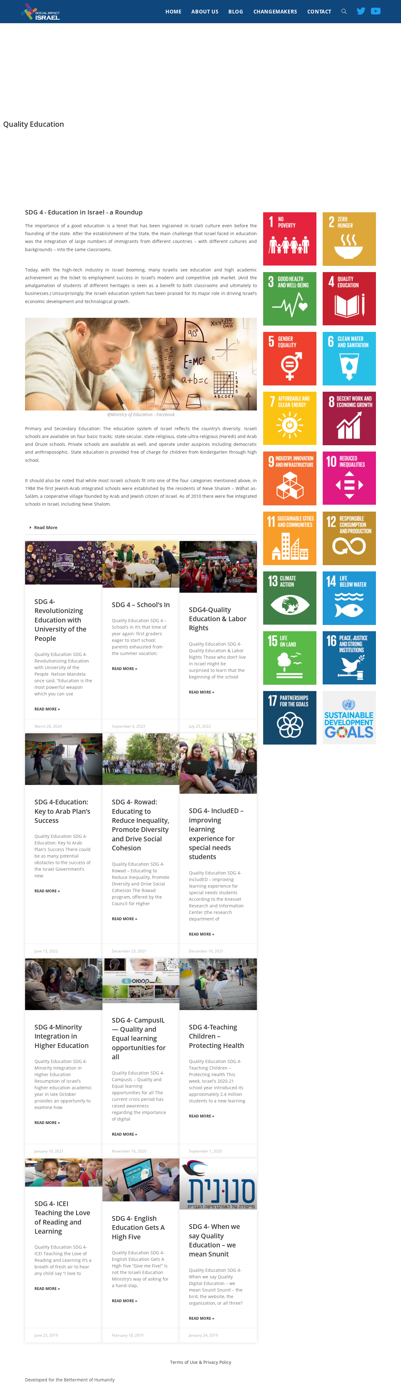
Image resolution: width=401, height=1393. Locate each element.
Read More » (47, 709)
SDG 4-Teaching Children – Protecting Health (216, 1036)
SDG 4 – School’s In (141, 604)
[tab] (141, 528)
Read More (45, 527)
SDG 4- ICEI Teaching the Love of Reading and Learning (62, 1217)
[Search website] (344, 11)
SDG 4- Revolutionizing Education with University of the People (60, 620)
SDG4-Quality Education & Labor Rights (218, 618)
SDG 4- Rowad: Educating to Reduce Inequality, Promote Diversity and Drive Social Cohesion (140, 824)
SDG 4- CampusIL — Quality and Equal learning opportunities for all (139, 1038)
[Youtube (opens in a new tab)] (375, 11)
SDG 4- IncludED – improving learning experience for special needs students (216, 833)
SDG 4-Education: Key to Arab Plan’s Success (62, 811)
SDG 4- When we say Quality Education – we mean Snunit (214, 1240)
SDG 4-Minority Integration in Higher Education (61, 1036)
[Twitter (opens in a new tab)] (361, 11)
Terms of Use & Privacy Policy (200, 1362)
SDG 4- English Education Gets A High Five (138, 1227)
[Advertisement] (200, 70)
